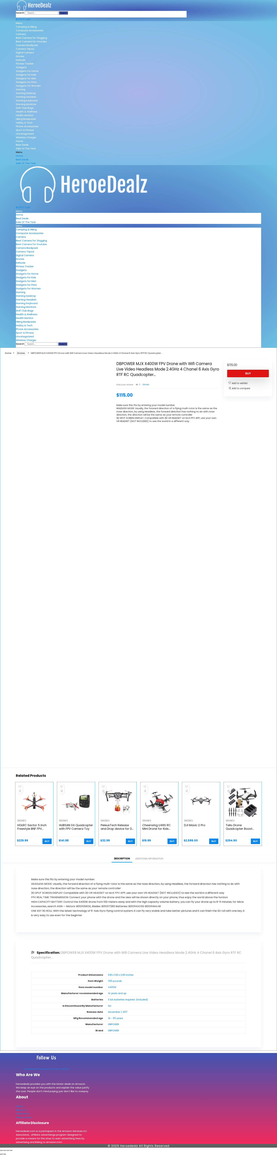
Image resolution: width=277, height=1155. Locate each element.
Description (122, 858)
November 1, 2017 (117, 1012)
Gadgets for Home (27, 71)
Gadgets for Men (26, 78)
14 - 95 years (115, 1018)
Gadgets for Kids (26, 74)
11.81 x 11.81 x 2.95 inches (121, 974)
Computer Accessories (29, 30)
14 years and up (117, 993)
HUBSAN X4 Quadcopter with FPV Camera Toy (76, 827)
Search (20, 12)
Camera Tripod (25, 49)
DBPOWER (113, 1024)
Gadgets (21, 67)
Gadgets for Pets (26, 82)
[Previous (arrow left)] (1, 1154)
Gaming (20, 89)
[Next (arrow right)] (4, 1154)
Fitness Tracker (25, 63)
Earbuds (20, 60)
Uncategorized (25, 133)
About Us (21, 1110)
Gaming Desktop (26, 93)
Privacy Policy (24, 1117)
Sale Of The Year (26, 148)
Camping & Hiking (26, 26)
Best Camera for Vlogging (31, 37)
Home (19, 141)
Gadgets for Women (28, 85)
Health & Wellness (26, 111)
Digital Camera (25, 52)
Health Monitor (24, 115)
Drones (20, 56)
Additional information (149, 858)
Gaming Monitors (26, 104)
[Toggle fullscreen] (4, 1150)
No (109, 1005)
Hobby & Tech (24, 122)
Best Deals (22, 144)
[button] (39, 23)
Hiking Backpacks (26, 119)
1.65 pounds (115, 981)
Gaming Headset (26, 96)
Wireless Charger (26, 137)
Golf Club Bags (25, 108)
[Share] (7, 1150)
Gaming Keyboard (27, 100)
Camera (21, 34)
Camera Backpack (27, 45)
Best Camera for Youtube (31, 41)
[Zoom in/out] (1, 1150)
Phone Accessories (27, 126)
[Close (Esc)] (11, 1150)
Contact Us (23, 1113)
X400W (112, 987)
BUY (248, 373)
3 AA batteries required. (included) (128, 999)
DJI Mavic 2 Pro (194, 825)
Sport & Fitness (25, 130)
